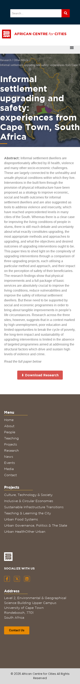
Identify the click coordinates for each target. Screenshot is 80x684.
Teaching (11, 438)
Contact (10, 475)
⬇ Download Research (40, 375)
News (8, 456)
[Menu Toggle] (72, 48)
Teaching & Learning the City (27, 513)
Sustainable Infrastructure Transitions (34, 507)
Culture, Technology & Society (28, 495)
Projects (10, 444)
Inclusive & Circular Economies (28, 501)
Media (9, 469)
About (9, 426)
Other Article (21, 60)
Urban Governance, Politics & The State (35, 525)
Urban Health (14, 531)
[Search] (66, 13)
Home (9, 420)
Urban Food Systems (21, 519)
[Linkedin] (27, 579)
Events (9, 463)
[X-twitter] (17, 579)
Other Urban (35, 531)
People (9, 432)
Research (5, 60)
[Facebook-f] (7, 579)
